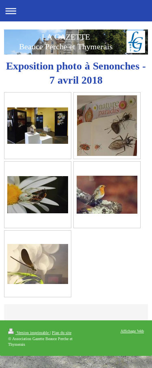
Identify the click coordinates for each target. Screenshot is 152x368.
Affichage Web (132, 331)
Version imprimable (32, 332)
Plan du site (61, 332)
